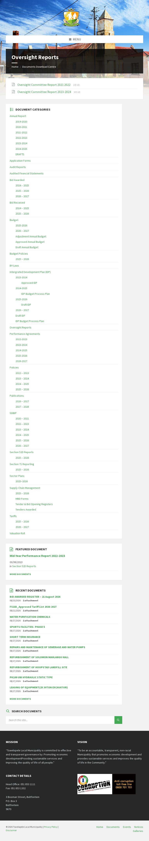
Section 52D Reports (22, 452)
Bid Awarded (17, 180)
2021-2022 (21, 132)
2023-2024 (21, 143)
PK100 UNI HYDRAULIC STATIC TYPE (31, 677)
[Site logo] (71, 28)
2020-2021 (21, 127)
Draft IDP (26, 304)
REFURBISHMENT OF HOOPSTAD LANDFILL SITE (38, 667)
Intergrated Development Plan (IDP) (30, 272)
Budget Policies (19, 253)
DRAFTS (20, 154)
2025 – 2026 (22, 191)
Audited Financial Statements (27, 173)
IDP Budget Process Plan (35, 294)
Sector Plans (17, 476)
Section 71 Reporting (22, 464)
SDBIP (13, 413)
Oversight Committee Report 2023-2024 (44, 92)
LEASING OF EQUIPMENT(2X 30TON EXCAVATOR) (39, 687)
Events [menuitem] (127, 827)
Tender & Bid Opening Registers (34, 504)
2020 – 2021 (22, 418)
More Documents (20, 574)
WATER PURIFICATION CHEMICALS (30, 617)
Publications (17, 395)
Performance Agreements (25, 334)
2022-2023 (21, 138)
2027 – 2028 (22, 406)
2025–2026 (22, 481)
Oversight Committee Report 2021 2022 (44, 85)
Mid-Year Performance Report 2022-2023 (37, 556)
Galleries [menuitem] (138, 831)
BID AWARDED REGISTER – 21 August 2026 (35, 596)
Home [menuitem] (99, 827)
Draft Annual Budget (27, 247)
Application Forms (20, 160)
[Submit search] (118, 720)
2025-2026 (21, 225)
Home (15, 66)
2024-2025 (21, 149)
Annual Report (18, 116)
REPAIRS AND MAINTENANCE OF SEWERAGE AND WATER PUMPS (47, 647)
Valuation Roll (17, 533)
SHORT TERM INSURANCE (25, 637)
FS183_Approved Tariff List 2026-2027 (33, 606)
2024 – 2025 (22, 185)
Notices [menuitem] (138, 827)
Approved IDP (29, 283)
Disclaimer (11, 830)
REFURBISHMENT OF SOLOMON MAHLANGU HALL (39, 657)
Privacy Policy (50, 826)
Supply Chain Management (25, 488)
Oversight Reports (20, 327)
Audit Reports (18, 167)
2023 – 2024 (22, 378)
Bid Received (17, 202)
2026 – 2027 (22, 196)
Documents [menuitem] (113, 827)
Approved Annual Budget (30, 242)
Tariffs (13, 516)
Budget (14, 220)
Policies (14, 367)
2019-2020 (21, 121)
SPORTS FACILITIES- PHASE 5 (27, 627)
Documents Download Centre (39, 66)
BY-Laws (14, 265)
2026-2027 (21, 361)
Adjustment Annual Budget (31, 236)
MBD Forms (22, 498)
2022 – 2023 (22, 373)
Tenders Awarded (26, 509)
